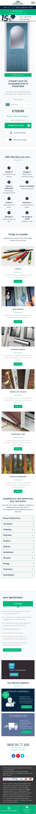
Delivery (6, 546)
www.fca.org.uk (21, 802)
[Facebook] (13, 756)
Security (7, 558)
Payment (7, 535)
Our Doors (7, 524)
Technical (7, 569)
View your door (18, 75)
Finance (6, 541)
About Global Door (11, 518)
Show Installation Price (18, 120)
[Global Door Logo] (18, 3)
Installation (8, 552)
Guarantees (8, 575)
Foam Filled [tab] (18, 604)
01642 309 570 (11, 7)
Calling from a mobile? (18, 750)
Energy (6, 563)
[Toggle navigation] (33, 3)
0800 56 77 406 (18, 745)
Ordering (7, 529)
